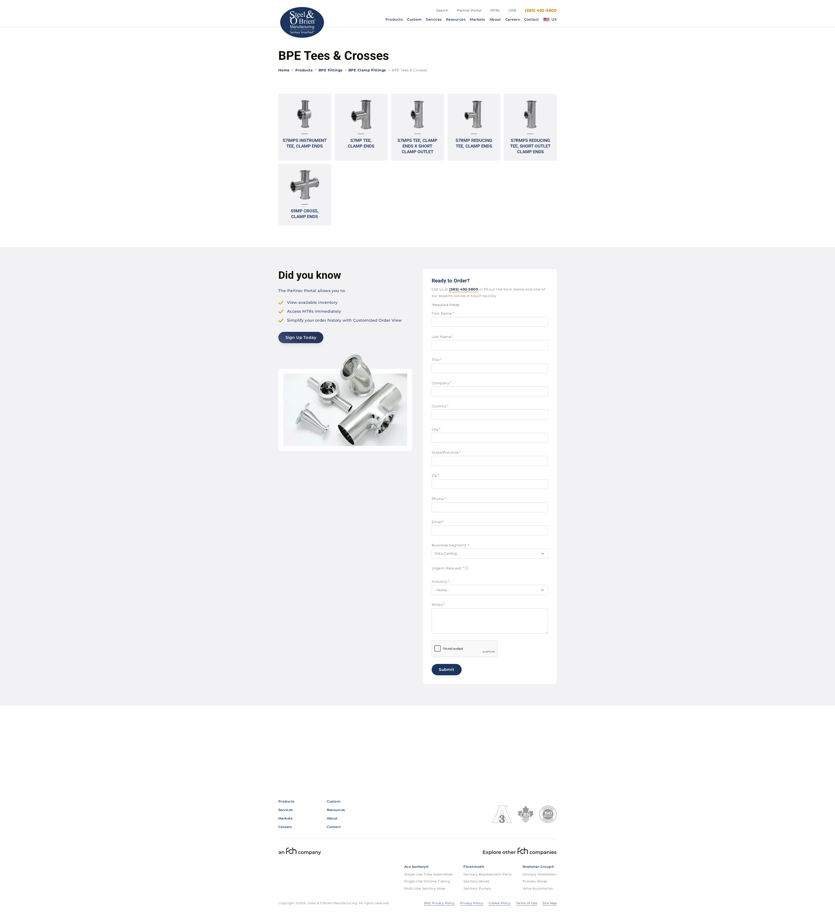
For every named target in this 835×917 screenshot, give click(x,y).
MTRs (495, 10)
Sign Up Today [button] (301, 337)
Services (434, 19)
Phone (439, 499)
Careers (512, 19)
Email (438, 522)
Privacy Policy (471, 903)
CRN (512, 10)
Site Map (550, 903)
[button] (304, 127)
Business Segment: (450, 545)
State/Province (446, 452)
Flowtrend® (473, 867)
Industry (440, 581)
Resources (455, 19)
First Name (443, 313)
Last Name (442, 337)
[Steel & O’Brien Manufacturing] (301, 22)
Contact (531, 19)
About (495, 19)
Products (394, 19)
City (436, 429)
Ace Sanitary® (416, 867)
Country (440, 406)
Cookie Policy (500, 903)
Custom (414, 19)
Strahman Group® (538, 867)
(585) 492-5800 (541, 10)
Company (441, 383)
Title (436, 360)
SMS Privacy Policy (439, 903)
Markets (477, 19)
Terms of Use (526, 903)
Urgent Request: (448, 568)
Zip (435, 476)
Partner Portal (469, 10)
